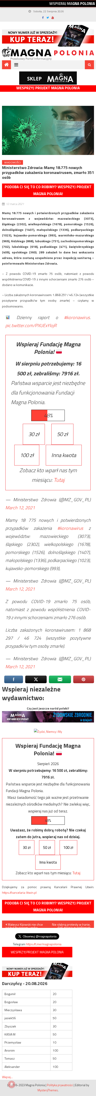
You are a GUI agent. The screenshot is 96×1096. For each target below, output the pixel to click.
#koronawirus (77, 317)
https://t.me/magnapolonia (43, 944)
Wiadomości (12, 162)
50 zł (62, 434)
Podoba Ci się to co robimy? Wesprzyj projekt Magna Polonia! (48, 190)
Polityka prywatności (60, 1085)
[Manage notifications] (11, 1084)
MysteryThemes (48, 1090)
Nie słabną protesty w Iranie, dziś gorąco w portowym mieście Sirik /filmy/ (71, 925)
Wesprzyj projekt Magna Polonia (48, 88)
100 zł (27, 455)
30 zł (33, 434)
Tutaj (59, 480)
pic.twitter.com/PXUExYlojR (30, 325)
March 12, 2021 (20, 507)
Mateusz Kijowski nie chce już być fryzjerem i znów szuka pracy (24, 925)
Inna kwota (63, 455)
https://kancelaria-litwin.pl (19, 892)
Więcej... (7, 1077)
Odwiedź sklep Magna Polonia (48, 78)
